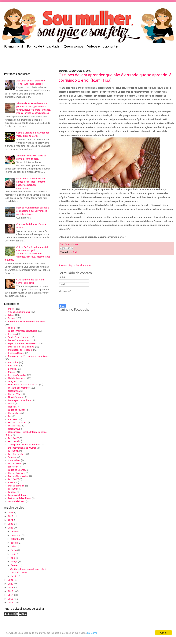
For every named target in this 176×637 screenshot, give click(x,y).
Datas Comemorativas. (19, 340)
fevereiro (16, 565)
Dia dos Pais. (14, 413)
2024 (10, 520)
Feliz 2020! (13, 479)
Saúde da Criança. (17, 470)
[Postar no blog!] (63, 248)
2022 (10, 528)
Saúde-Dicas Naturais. (19, 337)
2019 (10, 587)
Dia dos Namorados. (18, 476)
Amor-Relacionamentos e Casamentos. (27, 321)
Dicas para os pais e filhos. (21, 347)
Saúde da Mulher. (16, 410)
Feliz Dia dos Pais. (17, 454)
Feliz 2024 (13, 489)
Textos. (11, 318)
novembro (16, 535)
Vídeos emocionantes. (103, 46)
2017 (10, 595)
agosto (14, 543)
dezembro (16, 531)
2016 (10, 599)
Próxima (63, 265)
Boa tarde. (13, 366)
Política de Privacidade (43, 46)
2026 (10, 512)
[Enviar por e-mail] (61, 248)
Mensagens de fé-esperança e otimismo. (28, 356)
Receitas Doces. (16, 353)
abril (13, 558)
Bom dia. (12, 369)
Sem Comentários (69, 244)
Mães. (11, 309)
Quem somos (73, 46)
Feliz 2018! (13, 438)
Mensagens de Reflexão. (20, 350)
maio (14, 554)
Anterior (87, 265)
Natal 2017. (14, 391)
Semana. (12, 457)
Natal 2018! (14, 429)
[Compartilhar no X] (66, 248)
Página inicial (75, 265)
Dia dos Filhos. (15, 463)
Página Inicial (13, 46)
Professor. (13, 467)
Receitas (12, 334)
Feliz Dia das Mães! (17, 422)
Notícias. (12, 407)
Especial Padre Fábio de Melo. (23, 343)
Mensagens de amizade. (20, 400)
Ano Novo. (13, 419)
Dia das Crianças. (16, 473)
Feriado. (12, 492)
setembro (16, 539)
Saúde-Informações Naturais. (23, 331)
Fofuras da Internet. (18, 495)
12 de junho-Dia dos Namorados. (24, 444)
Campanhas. (14, 460)
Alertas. (12, 482)
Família (11, 328)
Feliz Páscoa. (14, 426)
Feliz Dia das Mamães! (19, 388)
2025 (10, 516)
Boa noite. (13, 362)
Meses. (11, 372)
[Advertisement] (58, 60)
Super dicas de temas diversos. (23, 384)
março (14, 561)
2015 (10, 602)
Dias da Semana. (16, 486)
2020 (10, 584)
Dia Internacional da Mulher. (22, 448)
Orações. (12, 381)
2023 (10, 524)
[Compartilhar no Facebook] (69, 248)
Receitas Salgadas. (17, 375)
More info (92, 632)
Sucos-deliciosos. (16, 501)
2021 (10, 580)
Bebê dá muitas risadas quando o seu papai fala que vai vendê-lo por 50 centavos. (32, 211)
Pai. (10, 416)
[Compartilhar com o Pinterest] (71, 248)
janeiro (15, 576)
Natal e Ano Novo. (17, 378)
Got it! (163, 632)
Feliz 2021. (13, 451)
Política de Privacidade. (19, 498)
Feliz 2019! (13, 441)
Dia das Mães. (15, 394)
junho (14, 550)
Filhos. (11, 315)
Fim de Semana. (16, 397)
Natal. (11, 403)
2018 (10, 591)
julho (13, 546)
